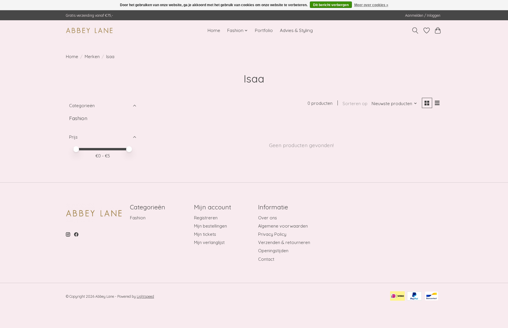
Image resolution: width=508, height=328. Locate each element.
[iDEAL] (397, 296)
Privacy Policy (272, 234)
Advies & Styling (296, 30)
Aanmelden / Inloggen (422, 15)
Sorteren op (354, 103)
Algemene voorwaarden (283, 226)
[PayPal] (414, 296)
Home (214, 30)
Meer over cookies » (371, 5)
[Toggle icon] (415, 30)
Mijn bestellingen (210, 226)
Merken (92, 56)
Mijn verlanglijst (209, 242)
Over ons (267, 218)
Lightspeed (145, 296)
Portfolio (264, 30)
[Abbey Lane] (89, 30)
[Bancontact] (431, 296)
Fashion (78, 118)
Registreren (206, 218)
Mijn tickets (205, 234)
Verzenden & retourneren (284, 242)
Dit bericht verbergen (331, 5)
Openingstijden (273, 250)
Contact (266, 259)
